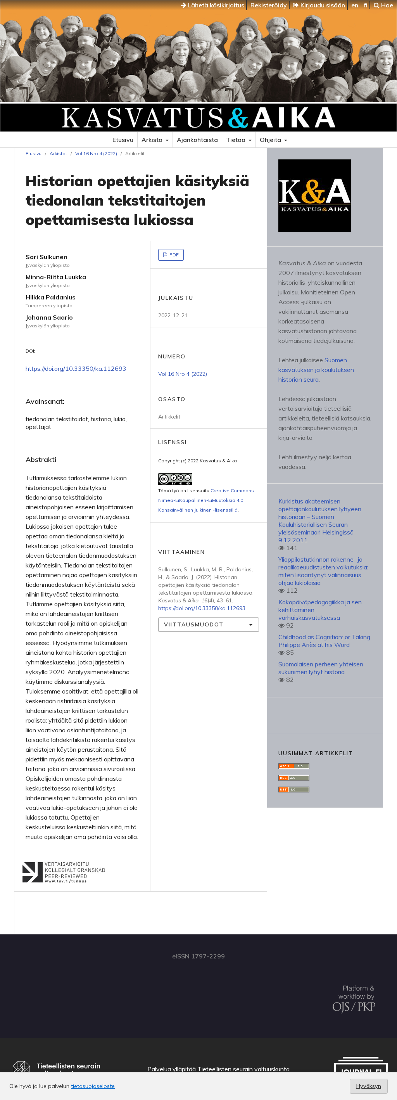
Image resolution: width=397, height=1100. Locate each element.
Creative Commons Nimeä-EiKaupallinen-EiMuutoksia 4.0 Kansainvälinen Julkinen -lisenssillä (206, 500)
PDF (173, 255)
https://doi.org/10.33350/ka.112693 (76, 368)
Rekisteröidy (268, 5)
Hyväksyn (368, 1086)
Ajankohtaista (197, 140)
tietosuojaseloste (93, 1086)
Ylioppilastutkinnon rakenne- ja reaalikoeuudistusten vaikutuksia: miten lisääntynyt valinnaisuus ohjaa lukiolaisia (323, 570)
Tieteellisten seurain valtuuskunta (243, 1069)
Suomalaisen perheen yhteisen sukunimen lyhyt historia (320, 668)
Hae (386, 5)
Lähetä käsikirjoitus (215, 5)
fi (366, 5)
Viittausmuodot (194, 624)
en (354, 5)
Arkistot (58, 153)
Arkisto (153, 140)
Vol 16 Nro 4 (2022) (96, 153)
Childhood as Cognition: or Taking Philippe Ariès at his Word (324, 641)
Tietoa (236, 140)
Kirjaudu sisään (322, 5)
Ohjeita (271, 140)
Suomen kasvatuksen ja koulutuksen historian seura (316, 369)
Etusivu (122, 140)
